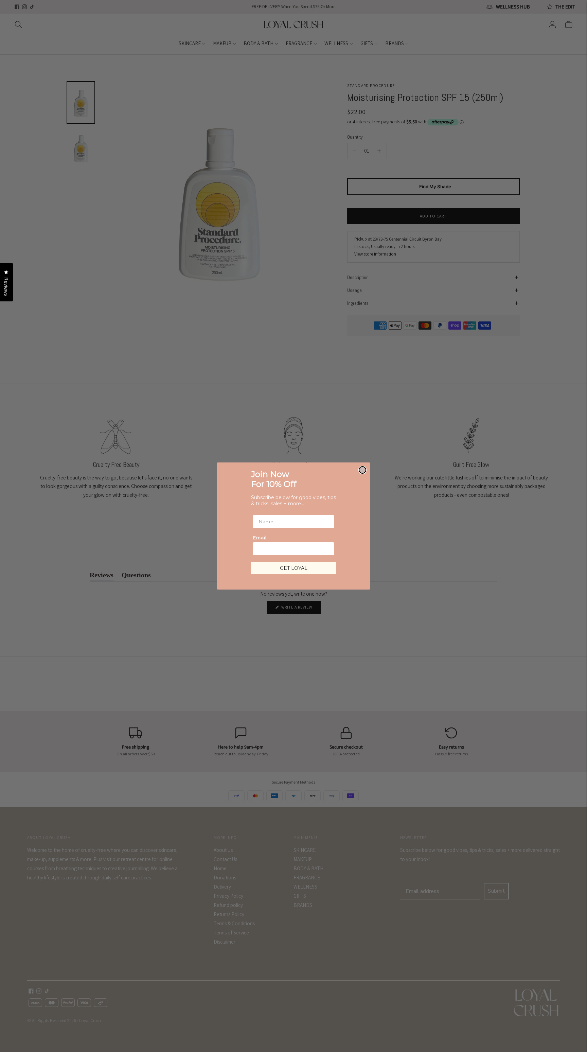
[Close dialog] (362, 470)
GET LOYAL (293, 568)
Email (260, 537)
